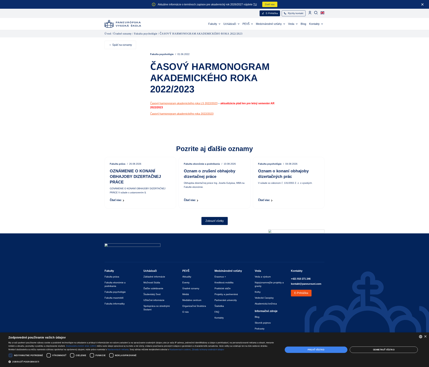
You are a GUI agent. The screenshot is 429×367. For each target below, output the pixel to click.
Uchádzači (229, 23)
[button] (141, 361)
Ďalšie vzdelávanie (153, 288)
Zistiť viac (270, 4)
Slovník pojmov (263, 322)
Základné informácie (154, 276)
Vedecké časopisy (264, 297)
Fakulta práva (112, 276)
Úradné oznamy (190, 288)
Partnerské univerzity (225, 300)
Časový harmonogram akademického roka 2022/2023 (181, 113)
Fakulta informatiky (115, 303)
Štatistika (219, 306)
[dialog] (214, 349)
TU (255, 4)
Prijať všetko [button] (316, 350)
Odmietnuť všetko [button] (383, 350)
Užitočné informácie (153, 300)
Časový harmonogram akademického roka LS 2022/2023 (184, 103)
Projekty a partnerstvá (226, 294)
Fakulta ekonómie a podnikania (115, 284)
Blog (303, 23)
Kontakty (314, 23)
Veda (291, 23)
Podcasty (259, 328)
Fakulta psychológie (115, 292)
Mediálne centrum (191, 300)
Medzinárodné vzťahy (269, 23)
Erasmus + (220, 276)
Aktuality (186, 276)
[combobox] (420, 336)
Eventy (186, 282)
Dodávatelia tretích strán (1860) (81, 346)
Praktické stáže (222, 288)
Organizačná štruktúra (194, 306)
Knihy (258, 292)
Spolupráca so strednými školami (156, 308)
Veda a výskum (263, 276)
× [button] (425, 336)
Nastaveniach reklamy (118, 349)
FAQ (216, 311)
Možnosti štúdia (151, 282)
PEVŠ (246, 23)
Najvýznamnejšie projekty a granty (269, 284)
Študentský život (152, 294)
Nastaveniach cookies (180, 349)
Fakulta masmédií (114, 297)
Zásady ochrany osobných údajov (208, 349)
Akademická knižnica (266, 303)
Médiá (185, 294)
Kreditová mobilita (223, 282)
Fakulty (212, 23)
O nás (185, 311)
